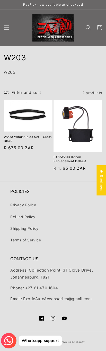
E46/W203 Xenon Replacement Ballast (70, 159)
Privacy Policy (23, 205)
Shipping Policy (24, 228)
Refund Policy (23, 217)
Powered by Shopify (73, 342)
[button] (6, 27)
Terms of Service (25, 240)
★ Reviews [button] (101, 180)
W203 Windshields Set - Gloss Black (28, 139)
